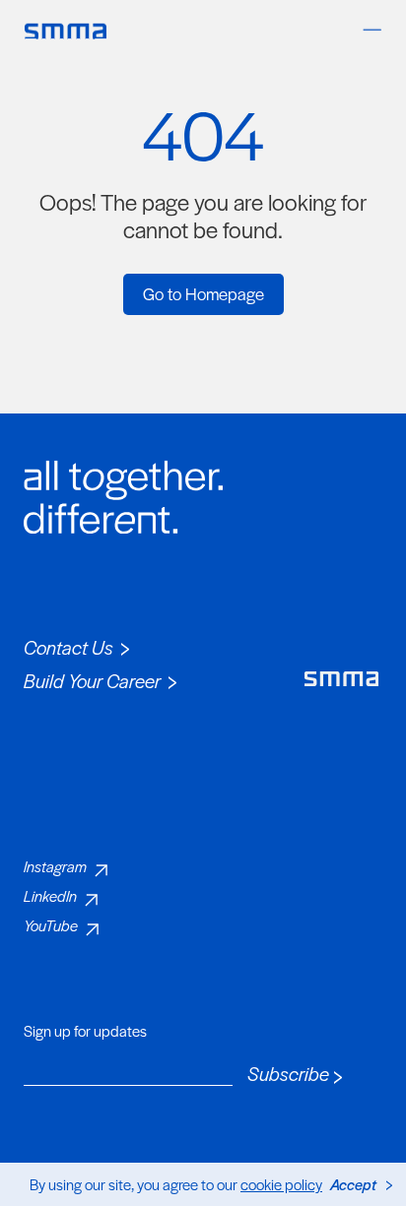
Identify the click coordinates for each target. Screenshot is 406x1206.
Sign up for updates (85, 1031)
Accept (353, 1184)
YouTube (51, 925)
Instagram (55, 866)
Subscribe (288, 1074)
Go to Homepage (203, 293)
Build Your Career (92, 680)
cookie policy (281, 1184)
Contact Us (68, 647)
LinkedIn (50, 895)
